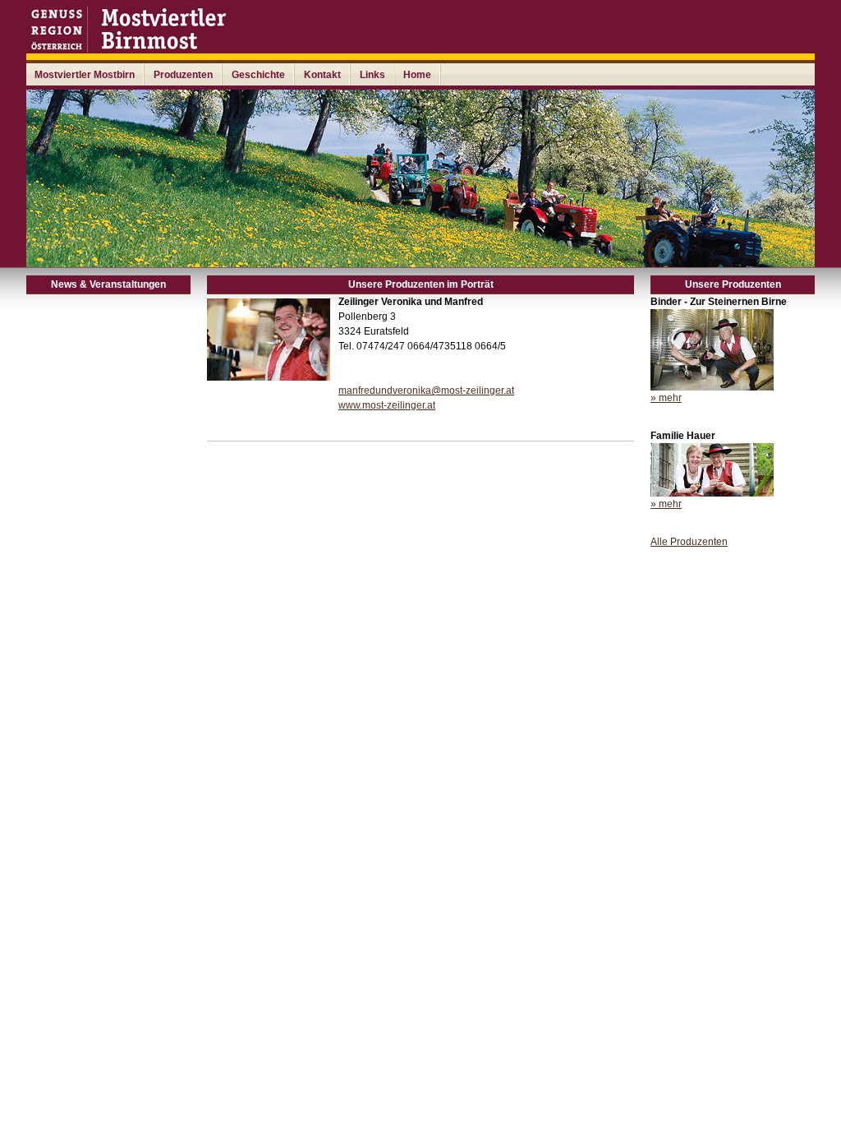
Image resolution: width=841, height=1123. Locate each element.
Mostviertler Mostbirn (84, 75)
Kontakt (322, 75)
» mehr (666, 398)
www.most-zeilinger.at (386, 405)
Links (372, 75)
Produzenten (183, 75)
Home (417, 75)
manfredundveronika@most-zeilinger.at (426, 390)
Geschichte (258, 75)
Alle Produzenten (689, 542)
